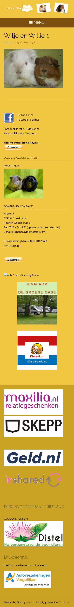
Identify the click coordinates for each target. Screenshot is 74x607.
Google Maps (22, 222)
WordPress (64, 602)
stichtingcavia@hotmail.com (28, 232)
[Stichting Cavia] (37, 8)
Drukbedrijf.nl (16, 557)
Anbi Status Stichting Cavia (23, 275)
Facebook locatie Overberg (20, 133)
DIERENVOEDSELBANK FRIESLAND (34, 506)
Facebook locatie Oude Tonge (21, 129)
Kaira (28, 602)
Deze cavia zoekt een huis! (21, 157)
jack (34, 42)
